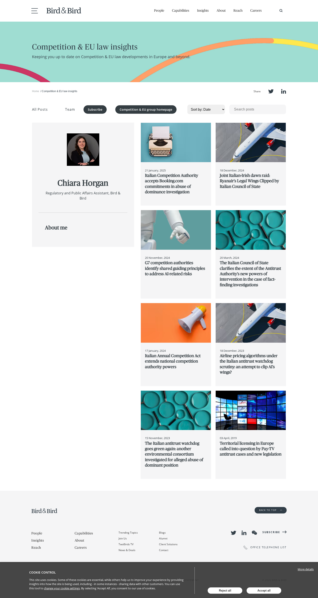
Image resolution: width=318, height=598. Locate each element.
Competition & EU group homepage (146, 109)
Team (70, 109)
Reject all (225, 590)
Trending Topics (128, 532)
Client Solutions (168, 544)
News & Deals (127, 550)
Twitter (271, 91)
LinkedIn (283, 91)
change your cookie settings (62, 588)
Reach (238, 10)
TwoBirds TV (126, 544)
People (159, 10)
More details (306, 569)
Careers (256, 10)
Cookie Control (42, 572)
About (221, 10)
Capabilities (180, 10)
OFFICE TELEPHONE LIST (268, 547)
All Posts (40, 109)
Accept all (264, 590)
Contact (163, 550)
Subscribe (95, 109)
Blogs (162, 532)
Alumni (163, 538)
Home (35, 91)
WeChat (254, 532)
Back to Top (268, 510)
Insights (203, 10)
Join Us (123, 538)
